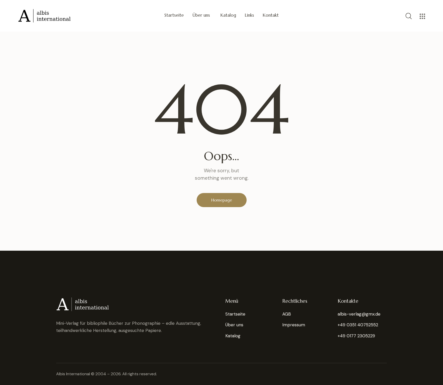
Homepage (221, 199)
